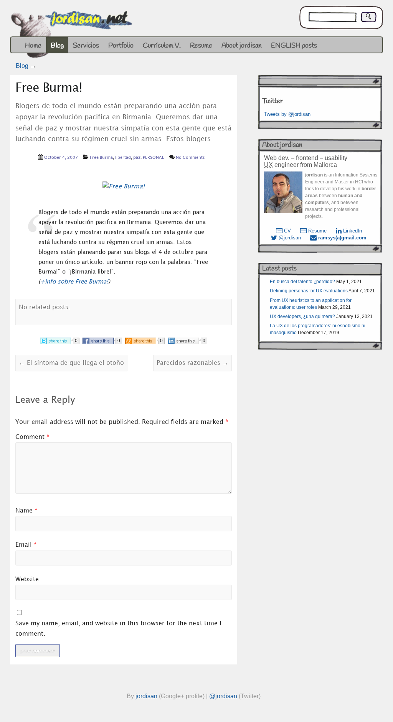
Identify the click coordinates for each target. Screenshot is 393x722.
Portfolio (121, 45)
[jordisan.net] (72, 36)
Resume (201, 45)
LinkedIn (352, 231)
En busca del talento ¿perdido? (302, 281)
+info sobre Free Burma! (74, 282)
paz (136, 158)
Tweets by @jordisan (287, 114)
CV (286, 231)
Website (27, 579)
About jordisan (241, 45)
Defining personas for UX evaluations (309, 290)
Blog (57, 45)
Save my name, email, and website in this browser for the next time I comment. (118, 629)
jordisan (146, 696)
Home (33, 45)
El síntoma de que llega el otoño (71, 363)
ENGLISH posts (294, 45)
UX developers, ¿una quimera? (302, 316)
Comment (32, 437)
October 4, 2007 (61, 158)
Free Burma (101, 158)
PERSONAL (153, 158)
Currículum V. (162, 45)
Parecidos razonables (192, 363)
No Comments (190, 158)
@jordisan (289, 238)
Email (26, 545)
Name (26, 511)
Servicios (86, 45)
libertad (123, 158)
